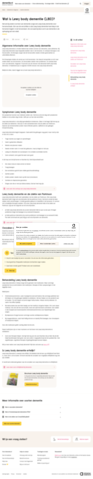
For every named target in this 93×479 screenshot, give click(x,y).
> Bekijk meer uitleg (68, 243)
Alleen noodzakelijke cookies (47, 243)
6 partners (35, 230)
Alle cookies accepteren (26, 243)
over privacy (23, 254)
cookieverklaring (24, 250)
